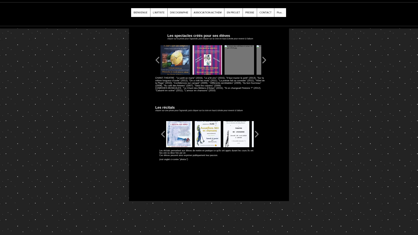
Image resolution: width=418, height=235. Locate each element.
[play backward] (157, 60)
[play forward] (264, 60)
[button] (158, 12)
